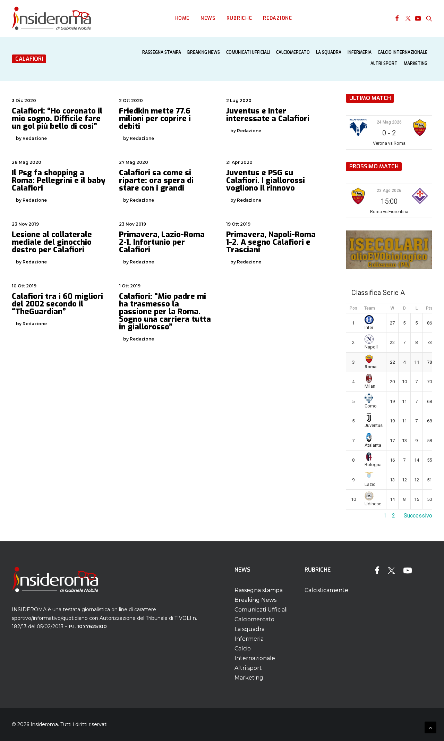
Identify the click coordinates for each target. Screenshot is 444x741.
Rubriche (239, 18)
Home (181, 18)
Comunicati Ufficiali (248, 52)
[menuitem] (182, 18)
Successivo (418, 515)
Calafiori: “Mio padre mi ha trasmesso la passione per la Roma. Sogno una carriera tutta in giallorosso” (165, 311)
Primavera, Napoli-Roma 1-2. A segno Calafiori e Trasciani (271, 242)
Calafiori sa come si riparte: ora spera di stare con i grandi (156, 180)
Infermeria (360, 52)
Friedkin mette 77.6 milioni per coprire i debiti (155, 118)
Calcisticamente (326, 590)
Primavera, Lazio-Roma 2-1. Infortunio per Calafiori (162, 242)
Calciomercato (293, 52)
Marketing (415, 63)
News (207, 18)
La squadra (328, 52)
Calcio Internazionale (402, 52)
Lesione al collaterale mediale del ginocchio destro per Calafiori (52, 242)
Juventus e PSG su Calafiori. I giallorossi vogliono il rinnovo (265, 180)
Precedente (360, 515)
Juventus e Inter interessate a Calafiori (267, 115)
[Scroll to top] (430, 727)
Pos (353, 308)
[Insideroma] (51, 18)
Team (369, 308)
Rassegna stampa (161, 52)
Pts (429, 308)
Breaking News (203, 52)
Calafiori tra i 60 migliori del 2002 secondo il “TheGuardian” (57, 304)
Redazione (277, 18)
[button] (397, 18)
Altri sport (384, 63)
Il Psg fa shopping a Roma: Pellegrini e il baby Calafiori (58, 180)
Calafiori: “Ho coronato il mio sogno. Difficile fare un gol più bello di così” (57, 118)
